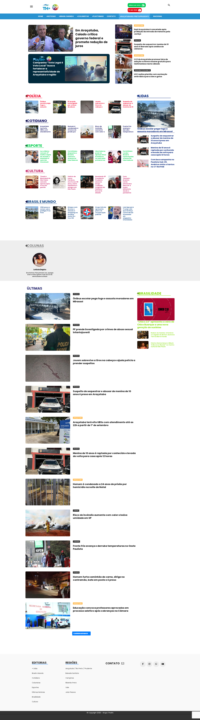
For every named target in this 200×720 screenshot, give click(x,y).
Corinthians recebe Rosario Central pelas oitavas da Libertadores (128, 155)
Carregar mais (80, 633)
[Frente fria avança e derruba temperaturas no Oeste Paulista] (114, 131)
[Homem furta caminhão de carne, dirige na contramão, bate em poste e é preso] (47, 584)
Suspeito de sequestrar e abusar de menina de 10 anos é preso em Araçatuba (128, 106)
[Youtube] (163, 664)
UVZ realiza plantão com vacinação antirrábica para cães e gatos (150, 75)
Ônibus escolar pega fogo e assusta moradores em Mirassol (45, 105)
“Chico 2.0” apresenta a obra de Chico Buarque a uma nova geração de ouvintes (155, 324)
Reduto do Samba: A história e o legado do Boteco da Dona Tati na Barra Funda (163, 334)
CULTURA (35, 170)
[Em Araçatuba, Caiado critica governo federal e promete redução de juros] (50, 38)
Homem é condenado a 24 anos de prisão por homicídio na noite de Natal (73, 131)
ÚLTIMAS (34, 288)
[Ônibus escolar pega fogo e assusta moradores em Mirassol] (31, 107)
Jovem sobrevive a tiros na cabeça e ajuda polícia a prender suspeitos (100, 106)
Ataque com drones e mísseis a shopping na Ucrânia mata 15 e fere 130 (73, 212)
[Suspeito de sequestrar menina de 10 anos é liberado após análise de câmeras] (123, 46)
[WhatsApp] (156, 664)
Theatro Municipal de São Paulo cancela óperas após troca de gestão (45, 181)
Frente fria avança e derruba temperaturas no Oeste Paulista (128, 130)
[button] (169, 5)
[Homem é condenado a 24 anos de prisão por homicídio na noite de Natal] (59, 131)
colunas (35, 245)
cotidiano (37, 120)
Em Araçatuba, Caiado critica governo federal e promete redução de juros (91, 38)
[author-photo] (39, 260)
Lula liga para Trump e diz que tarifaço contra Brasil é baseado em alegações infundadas (128, 213)
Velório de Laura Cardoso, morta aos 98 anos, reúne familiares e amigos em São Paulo (73, 182)
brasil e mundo (41, 201)
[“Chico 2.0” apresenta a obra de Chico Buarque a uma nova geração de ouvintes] (156, 309)
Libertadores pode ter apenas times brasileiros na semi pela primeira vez (100, 155)
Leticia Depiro (39, 269)
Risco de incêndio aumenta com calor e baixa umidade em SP (100, 131)
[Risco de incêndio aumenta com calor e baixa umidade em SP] (87, 131)
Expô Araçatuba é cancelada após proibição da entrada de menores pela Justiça (152, 31)
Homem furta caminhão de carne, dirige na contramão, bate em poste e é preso (99, 578)
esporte (34, 145)
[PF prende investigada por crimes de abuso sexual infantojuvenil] (59, 107)
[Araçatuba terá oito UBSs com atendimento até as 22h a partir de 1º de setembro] (31, 131)
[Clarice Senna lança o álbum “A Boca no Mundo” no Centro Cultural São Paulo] (142, 345)
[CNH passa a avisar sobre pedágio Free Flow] (31, 212)
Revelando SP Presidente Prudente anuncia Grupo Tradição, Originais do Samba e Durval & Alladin (100, 184)
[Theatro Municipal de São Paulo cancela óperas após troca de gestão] (31, 182)
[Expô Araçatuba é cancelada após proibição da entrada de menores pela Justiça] (123, 31)
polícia (34, 95)
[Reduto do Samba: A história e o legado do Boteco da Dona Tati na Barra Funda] (142, 335)
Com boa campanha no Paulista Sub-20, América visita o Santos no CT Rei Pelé (162, 163)
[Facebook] (143, 664)
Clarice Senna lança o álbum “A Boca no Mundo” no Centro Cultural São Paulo (162, 345)
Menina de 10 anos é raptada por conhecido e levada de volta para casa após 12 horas (162, 151)
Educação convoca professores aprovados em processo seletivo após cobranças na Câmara (101, 609)
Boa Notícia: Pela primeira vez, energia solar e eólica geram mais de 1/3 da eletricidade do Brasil (39, 274)
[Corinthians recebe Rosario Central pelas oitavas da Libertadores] (114, 156)
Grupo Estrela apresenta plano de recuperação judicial (100, 210)
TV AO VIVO (132, 10)
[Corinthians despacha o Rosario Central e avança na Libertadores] (59, 156)
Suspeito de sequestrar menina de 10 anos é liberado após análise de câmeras (151, 46)
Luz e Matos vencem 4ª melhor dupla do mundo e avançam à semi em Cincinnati (45, 156)
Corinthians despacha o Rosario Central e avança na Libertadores (73, 155)
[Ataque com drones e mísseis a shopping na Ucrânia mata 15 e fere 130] (59, 212)
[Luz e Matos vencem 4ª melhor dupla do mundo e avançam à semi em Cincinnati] (31, 156)
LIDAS (144, 95)
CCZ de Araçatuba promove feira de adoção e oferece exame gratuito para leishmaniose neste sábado (152, 61)
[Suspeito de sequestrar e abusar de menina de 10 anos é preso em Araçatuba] (114, 107)
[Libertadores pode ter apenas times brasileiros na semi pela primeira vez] (87, 156)
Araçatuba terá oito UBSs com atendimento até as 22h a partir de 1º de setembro (45, 131)
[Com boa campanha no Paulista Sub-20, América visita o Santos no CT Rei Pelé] (142, 163)
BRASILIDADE (150, 293)
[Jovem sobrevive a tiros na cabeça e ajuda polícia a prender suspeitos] (87, 107)
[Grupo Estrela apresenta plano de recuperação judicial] (87, 212)
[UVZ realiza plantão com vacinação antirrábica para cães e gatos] (123, 76)
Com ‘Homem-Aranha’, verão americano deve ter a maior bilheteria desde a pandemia (127, 184)
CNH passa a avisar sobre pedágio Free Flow (45, 210)
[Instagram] (149, 664)
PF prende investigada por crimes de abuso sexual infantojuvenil (73, 106)
